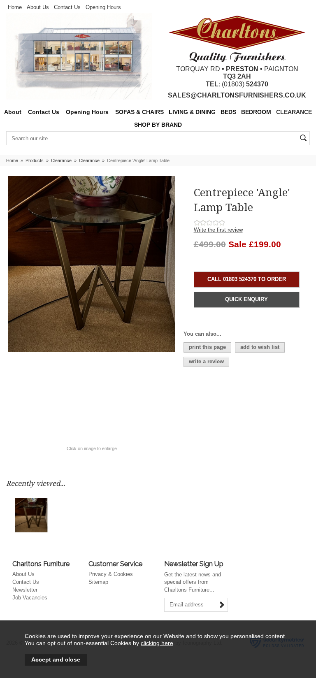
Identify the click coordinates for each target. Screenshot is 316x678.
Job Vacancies (29, 597)
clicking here (157, 643)
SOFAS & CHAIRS (139, 112)
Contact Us (67, 7)
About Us (38, 7)
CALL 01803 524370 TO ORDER (246, 279)
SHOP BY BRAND (158, 125)
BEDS (228, 112)
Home (15, 7)
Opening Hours (103, 7)
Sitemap (98, 582)
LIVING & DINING (192, 112)
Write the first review (218, 230)
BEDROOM (256, 112)
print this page (207, 347)
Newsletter (24, 590)
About (12, 112)
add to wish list (259, 347)
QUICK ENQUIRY (246, 299)
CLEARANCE (294, 112)
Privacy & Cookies (110, 574)
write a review (206, 361)
